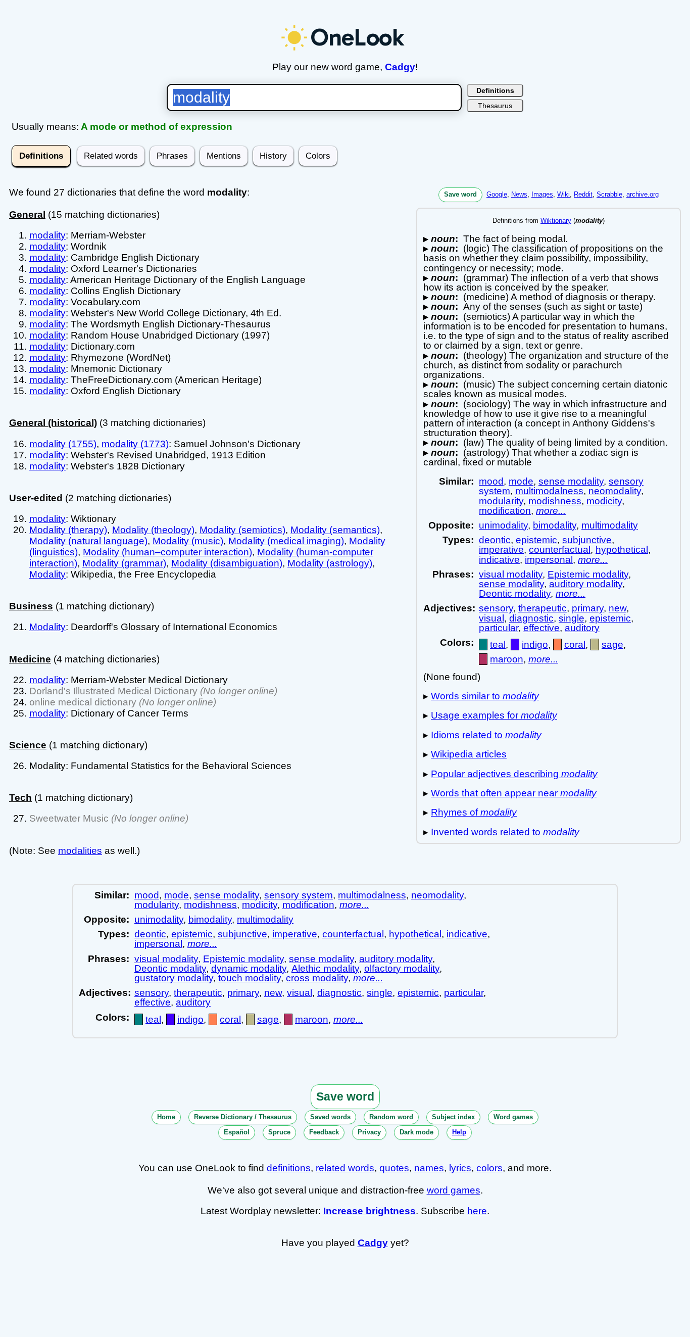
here (477, 1211)
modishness (554, 501)
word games (453, 1190)
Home (166, 1117)
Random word (391, 1117)
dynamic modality (248, 968)
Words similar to (485, 696)
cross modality (317, 978)
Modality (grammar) (124, 563)
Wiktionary (555, 220)
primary (588, 608)
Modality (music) (188, 541)
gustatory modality (173, 978)
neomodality (614, 491)
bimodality (554, 525)
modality (47, 235)
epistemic (536, 540)
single (571, 618)
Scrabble (609, 194)
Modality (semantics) (335, 529)
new (617, 608)
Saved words (330, 1117)
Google (496, 194)
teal (498, 644)
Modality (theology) (153, 529)
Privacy (369, 1132)
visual (491, 618)
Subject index (453, 1117)
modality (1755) (62, 444)
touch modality (249, 978)
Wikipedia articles (469, 754)
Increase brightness (369, 1211)
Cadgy (400, 67)
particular (498, 628)
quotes (394, 1168)
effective (541, 628)
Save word (460, 194)
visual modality (511, 574)
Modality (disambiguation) (226, 563)
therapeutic (542, 608)
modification (505, 510)
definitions (289, 1168)
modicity (604, 501)
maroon (506, 659)
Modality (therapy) (68, 529)
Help (459, 1132)
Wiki (563, 194)
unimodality (503, 525)
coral (574, 644)
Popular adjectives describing (514, 774)
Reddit (583, 194)
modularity (501, 501)
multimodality (609, 525)
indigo (535, 644)
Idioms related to (486, 735)
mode (521, 481)
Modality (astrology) (329, 563)
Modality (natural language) (88, 541)
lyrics (460, 1168)
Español (237, 1132)
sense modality (571, 481)
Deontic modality (515, 593)
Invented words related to (505, 832)
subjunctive (587, 540)
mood (491, 481)
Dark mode (416, 1132)
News (519, 194)
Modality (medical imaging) (286, 541)
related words (345, 1168)
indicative (499, 559)
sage (612, 644)
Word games (513, 1117)
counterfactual (559, 549)
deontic (495, 540)
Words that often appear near (514, 793)
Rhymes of (474, 812)
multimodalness (549, 491)
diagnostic (531, 618)
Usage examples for (494, 715)
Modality (47, 574)
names (429, 1168)
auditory (582, 628)
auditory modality (585, 584)
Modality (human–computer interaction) (167, 552)
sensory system (298, 895)
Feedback (324, 1132)
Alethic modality (325, 968)
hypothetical (622, 549)
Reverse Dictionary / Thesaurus (242, 1117)
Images (542, 194)
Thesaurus (495, 106)
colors (489, 1168)
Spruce (279, 1132)
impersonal (549, 559)
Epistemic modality (588, 574)
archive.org (642, 194)
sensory (496, 608)
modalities (80, 850)
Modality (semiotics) (242, 529)
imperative (501, 549)
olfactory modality (401, 968)
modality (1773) (135, 444)
